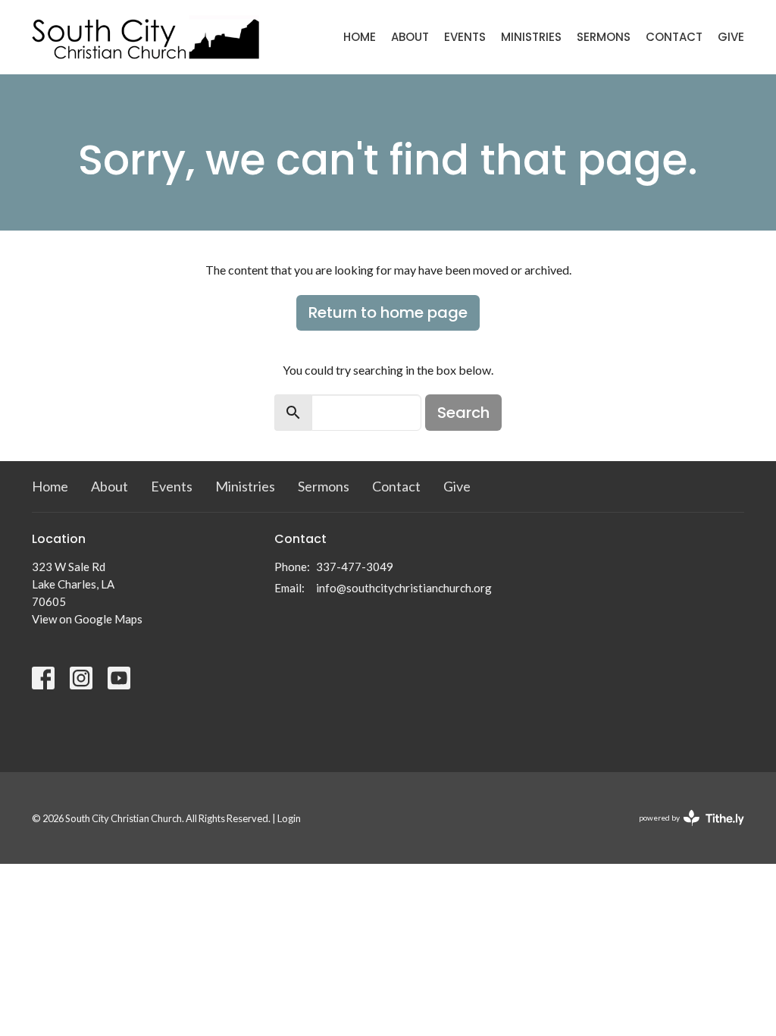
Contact (674, 37)
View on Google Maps (87, 619)
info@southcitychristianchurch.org (404, 588)
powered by (684, 831)
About (410, 37)
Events (465, 37)
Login (289, 818)
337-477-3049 (354, 566)
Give (731, 37)
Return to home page (388, 312)
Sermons (603, 37)
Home (359, 37)
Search (463, 412)
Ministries (531, 37)
